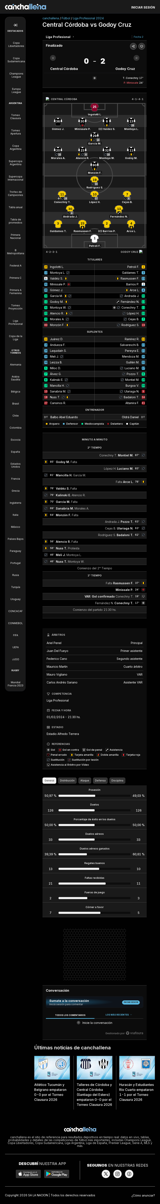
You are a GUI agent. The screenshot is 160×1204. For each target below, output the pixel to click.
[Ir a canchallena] (25, 7)
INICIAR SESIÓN (143, 7)
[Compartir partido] (133, 46)
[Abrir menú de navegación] (15, 25)
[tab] (70, 1015)
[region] (94, 1024)
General (49, 780)
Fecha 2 (138, 36)
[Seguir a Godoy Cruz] (136, 58)
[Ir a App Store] (28, 1174)
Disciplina (117, 780)
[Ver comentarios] (141, 46)
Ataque (84, 780)
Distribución (67, 780)
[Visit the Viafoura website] (134, 1033)
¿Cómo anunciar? (143, 1195)
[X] (106, 1174)
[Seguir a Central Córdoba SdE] (53, 58)
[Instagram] (117, 1174)
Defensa (100, 780)
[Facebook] (129, 1174)
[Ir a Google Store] (56, 1174)
